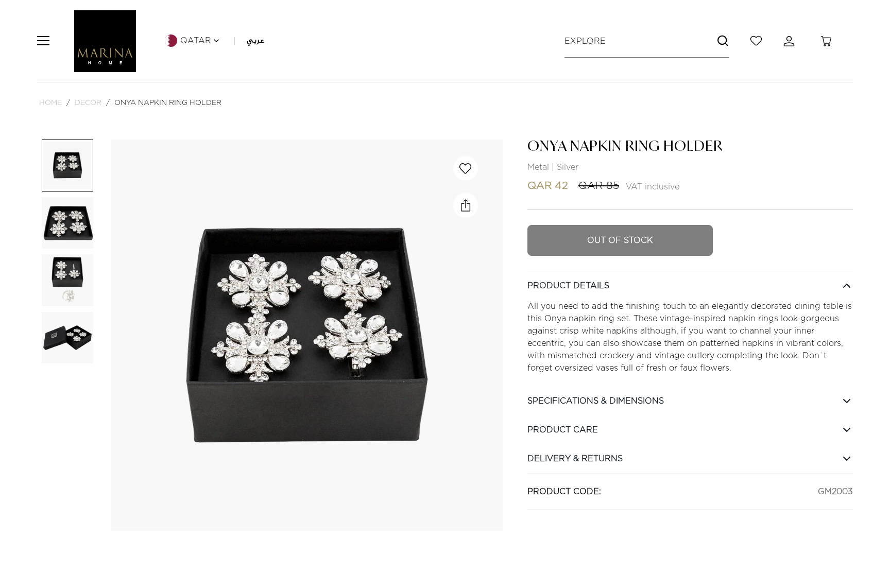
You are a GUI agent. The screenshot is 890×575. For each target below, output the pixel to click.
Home (50, 102)
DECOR (88, 102)
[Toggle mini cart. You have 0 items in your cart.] (826, 41)
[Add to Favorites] (465, 168)
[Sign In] (791, 41)
